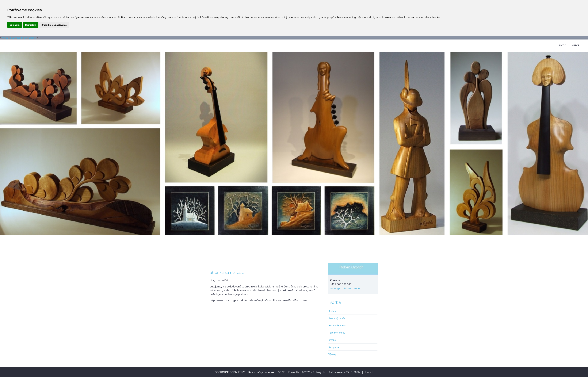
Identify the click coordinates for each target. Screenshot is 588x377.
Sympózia (333, 347)
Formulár (293, 372)
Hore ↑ (369, 372)
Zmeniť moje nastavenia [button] (54, 25)
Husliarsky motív (337, 325)
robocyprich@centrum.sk (345, 288)
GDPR (281, 372)
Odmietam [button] (30, 25)
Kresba (332, 339)
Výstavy (332, 354)
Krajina (332, 311)
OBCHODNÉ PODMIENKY (230, 372)
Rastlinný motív (336, 318)
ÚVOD (562, 45)
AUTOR (575, 45)
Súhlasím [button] (15, 25)
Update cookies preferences (19, 37)
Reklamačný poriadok (261, 372)
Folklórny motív (336, 332)
